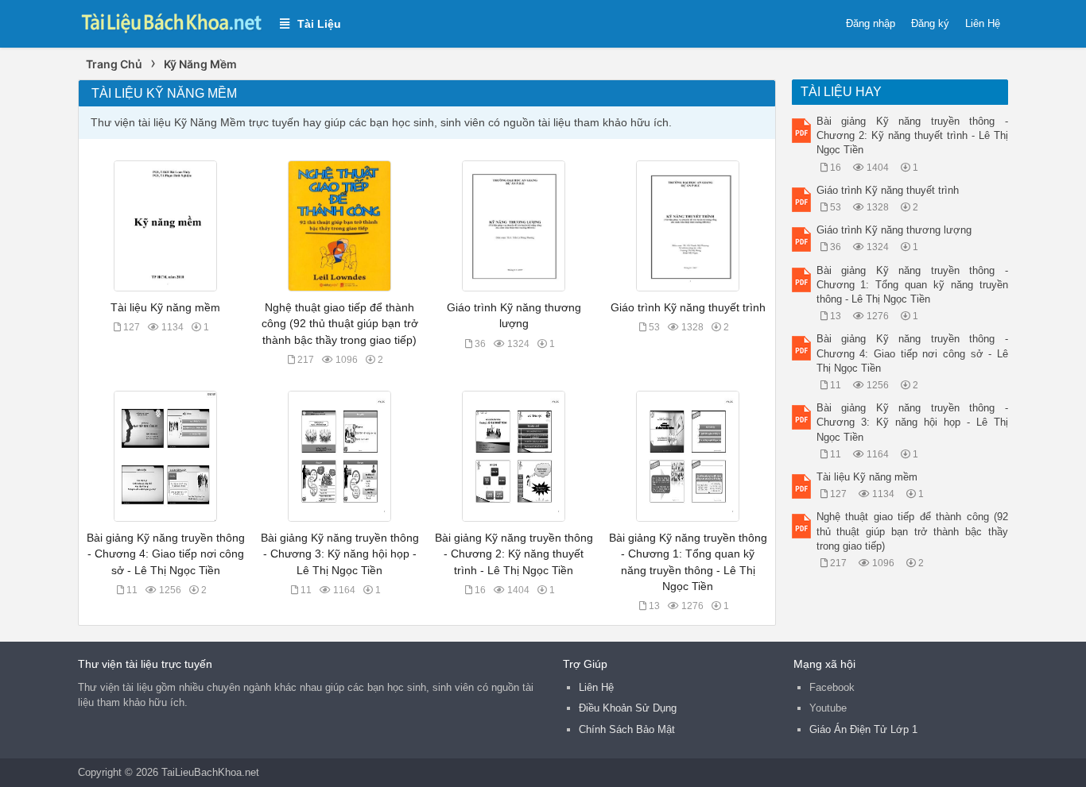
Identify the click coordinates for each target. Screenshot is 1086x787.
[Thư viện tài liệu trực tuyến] (171, 21)
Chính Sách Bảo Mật (627, 729)
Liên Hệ (982, 23)
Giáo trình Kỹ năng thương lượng (894, 230)
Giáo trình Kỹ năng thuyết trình (688, 307)
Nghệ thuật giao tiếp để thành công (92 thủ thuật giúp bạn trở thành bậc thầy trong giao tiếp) (340, 323)
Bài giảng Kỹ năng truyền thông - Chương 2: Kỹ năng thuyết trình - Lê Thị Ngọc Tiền (514, 553)
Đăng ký (930, 23)
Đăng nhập (870, 23)
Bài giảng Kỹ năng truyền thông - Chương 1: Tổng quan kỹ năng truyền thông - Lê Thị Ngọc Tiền (912, 284)
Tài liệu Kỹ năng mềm (165, 307)
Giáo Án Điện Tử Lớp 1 (863, 729)
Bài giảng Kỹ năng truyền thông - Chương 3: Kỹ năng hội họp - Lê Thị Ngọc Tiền (340, 553)
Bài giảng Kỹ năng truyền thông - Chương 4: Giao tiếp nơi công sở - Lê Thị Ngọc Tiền (166, 553)
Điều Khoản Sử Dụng (628, 708)
